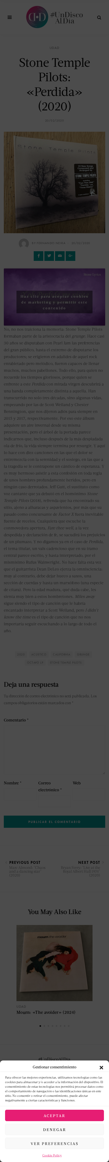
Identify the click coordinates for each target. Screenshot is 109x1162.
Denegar (54, 1129)
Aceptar (54, 1115)
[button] (101, 1066)
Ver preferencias (55, 1143)
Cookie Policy (52, 1155)
